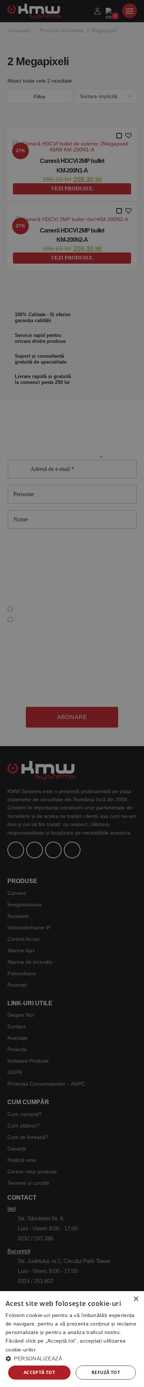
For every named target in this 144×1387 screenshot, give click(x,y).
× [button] (135, 1299)
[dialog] (72, 1339)
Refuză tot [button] (106, 1372)
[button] (72, 1358)
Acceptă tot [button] (39, 1372)
